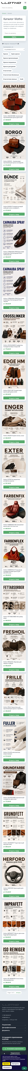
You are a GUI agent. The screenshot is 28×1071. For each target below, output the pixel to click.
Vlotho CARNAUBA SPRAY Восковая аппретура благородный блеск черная (13, 300)
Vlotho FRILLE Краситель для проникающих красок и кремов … (13, 707)
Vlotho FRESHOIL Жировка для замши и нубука (12, 662)
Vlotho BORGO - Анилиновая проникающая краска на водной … (13, 162)
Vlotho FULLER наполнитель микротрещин (11, 753)
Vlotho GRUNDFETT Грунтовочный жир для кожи (13, 843)
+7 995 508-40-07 (6, 1015)
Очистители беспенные (11, 75)
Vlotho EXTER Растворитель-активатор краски (11, 480)
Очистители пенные (10, 79)
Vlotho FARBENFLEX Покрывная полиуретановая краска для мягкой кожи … (12, 571)
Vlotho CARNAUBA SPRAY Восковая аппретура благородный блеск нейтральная (13, 253)
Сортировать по (8, 47)
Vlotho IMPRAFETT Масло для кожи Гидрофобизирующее (13, 934)
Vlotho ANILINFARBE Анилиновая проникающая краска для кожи (13, 116)
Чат (24, 1068)
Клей (21, 79)
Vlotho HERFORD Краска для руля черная (13, 888)
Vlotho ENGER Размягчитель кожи (13, 435)
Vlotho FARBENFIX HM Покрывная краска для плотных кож (13, 525)
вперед (18, 992)
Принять (6, 1064)
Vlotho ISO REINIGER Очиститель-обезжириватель (13, 979)
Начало (4, 13)
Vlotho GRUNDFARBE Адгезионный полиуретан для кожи (13, 798)
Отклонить (7, 1067)
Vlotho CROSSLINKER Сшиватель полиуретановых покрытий (13, 346)
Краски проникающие (10, 58)
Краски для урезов (9, 66)
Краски (5, 54)
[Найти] (24, 7)
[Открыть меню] (25, 2)
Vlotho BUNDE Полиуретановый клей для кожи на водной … (13, 207)
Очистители (7, 71)
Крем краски (15, 54)
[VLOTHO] (10, 1005)
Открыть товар (14, 124)
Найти (14, 37)
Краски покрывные (9, 62)
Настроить (15, 1064)
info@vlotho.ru (6, 1017)
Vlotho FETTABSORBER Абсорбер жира (13, 617)
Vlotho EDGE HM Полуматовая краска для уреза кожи (12, 391)
